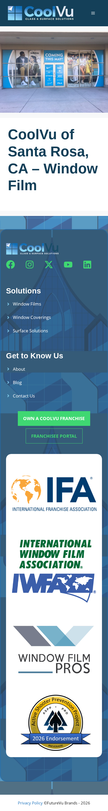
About (19, 369)
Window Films (27, 304)
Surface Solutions (30, 331)
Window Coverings (32, 317)
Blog (17, 382)
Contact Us (24, 396)
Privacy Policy (30, 802)
